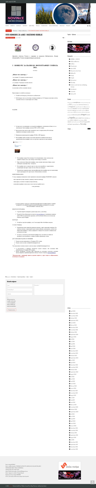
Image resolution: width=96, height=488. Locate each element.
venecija (86, 118)
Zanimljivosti (73, 89)
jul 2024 (72, 339)
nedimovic (74, 110)
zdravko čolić (78, 121)
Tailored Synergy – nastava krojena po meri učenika (76, 177)
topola (31, 276)
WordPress (18, 486)
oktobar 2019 (74, 432)
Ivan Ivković (44, 486)
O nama (73, 25)
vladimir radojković (74, 120)
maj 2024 (73, 344)
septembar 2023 (74, 358)
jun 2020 (73, 416)
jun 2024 (73, 341)
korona (85, 104)
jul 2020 (72, 414)
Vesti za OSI (73, 94)
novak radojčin (79, 110)
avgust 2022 (73, 374)
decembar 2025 (74, 313)
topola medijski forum (80, 118)
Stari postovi (73, 80)
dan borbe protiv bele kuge (84, 102)
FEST (70, 104)
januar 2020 (73, 425)
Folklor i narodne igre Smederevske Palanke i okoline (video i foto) (77, 208)
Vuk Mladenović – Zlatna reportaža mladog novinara (76, 303)
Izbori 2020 (73, 68)
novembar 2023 (74, 353)
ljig (84, 106)
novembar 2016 (74, 449)
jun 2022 (73, 379)
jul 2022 (72, 376)
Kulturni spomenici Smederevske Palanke (76, 257)
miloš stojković (80, 108)
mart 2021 (73, 402)
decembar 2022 (74, 365)
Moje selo (62, 25)
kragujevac (72, 106)
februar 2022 (74, 386)
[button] (89, 128)
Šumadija (18, 25)
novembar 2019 (74, 430)
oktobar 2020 (74, 409)
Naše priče (31, 25)
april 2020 (73, 421)
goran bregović (74, 104)
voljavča (69, 122)
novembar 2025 (74, 315)
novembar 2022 (74, 367)
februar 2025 (74, 325)
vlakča (85, 120)
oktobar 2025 (74, 318)
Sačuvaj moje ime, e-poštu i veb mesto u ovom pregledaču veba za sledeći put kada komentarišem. (11, 303)
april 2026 (73, 311)
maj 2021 (73, 400)
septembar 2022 (74, 372)
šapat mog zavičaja (21, 276)
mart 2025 (73, 322)
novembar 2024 (74, 330)
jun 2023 (73, 360)
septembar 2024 (74, 334)
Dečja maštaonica (53, 25)
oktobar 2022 (74, 369)
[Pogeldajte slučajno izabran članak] (87, 26)
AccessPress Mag (29, 486)
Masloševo (75, 108)
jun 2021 (72, 397)
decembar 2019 (74, 428)
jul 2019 (72, 440)
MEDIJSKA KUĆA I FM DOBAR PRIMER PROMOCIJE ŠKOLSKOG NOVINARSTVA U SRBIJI (76, 225)
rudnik (74, 112)
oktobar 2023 (74, 355)
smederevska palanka (76, 114)
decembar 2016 (74, 447)
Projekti (68, 25)
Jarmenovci (81, 104)
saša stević (83, 112)
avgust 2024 (73, 337)
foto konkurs (13, 276)
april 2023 (73, 362)
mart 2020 (73, 423)
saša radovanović (78, 112)
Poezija (38, 25)
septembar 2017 (74, 444)
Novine (7, 25)
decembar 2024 (74, 327)
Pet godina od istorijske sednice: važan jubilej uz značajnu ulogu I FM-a (77, 145)
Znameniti (25, 25)
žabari (79, 124)
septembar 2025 (74, 320)
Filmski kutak (44, 25)
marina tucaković (70, 108)
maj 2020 (73, 418)
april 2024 (73, 346)
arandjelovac (76, 102)
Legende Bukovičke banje (77, 272)
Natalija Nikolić (70, 110)
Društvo (12, 25)
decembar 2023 (74, 351)
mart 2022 (73, 383)
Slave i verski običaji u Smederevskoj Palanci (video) (77, 287)
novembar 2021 (74, 393)
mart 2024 (73, 348)
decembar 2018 (74, 442)
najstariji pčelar (85, 108)
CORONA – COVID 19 (75, 59)
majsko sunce (88, 106)
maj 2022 (73, 381)
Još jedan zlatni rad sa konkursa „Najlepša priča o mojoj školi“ (76, 241)
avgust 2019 (73, 437)
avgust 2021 (73, 395)
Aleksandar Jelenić (70, 102)
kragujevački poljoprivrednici (79, 106)
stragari (83, 114)
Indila (77, 104)
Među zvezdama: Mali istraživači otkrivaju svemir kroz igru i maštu (76, 161)
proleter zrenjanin (70, 112)
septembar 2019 (74, 435)
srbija (27, 276)
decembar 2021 (74, 390)
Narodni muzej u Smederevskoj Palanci (76, 193)
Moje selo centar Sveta (76, 71)
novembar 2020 (74, 407)
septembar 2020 (74, 411)
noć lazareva (83, 110)
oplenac (87, 110)
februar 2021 (73, 404)
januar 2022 (73, 388)
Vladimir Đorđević (81, 120)
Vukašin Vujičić (73, 121)
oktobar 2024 (74, 332)
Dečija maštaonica (23, 30)
